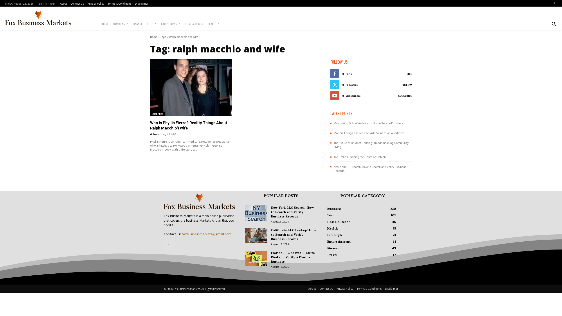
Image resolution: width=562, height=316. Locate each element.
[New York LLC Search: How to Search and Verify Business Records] (256, 213)
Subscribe (405, 95)
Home (153, 37)
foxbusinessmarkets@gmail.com (206, 234)
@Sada (154, 134)
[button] (553, 23)
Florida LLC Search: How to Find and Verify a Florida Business (293, 257)
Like (409, 73)
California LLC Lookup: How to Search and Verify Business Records (293, 234)
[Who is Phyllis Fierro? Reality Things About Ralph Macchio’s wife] (191, 87)
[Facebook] (554, 3)
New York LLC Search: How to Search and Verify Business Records (292, 212)
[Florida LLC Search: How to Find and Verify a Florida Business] (256, 258)
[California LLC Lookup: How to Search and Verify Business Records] (256, 235)
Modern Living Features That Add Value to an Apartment (369, 133)
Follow (407, 84)
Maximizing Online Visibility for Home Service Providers (368, 123)
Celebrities (157, 113)
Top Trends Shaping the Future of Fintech (360, 157)
